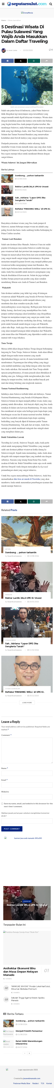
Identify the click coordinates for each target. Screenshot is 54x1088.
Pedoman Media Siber (21, 1083)
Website (5, 792)
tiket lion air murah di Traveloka (27, 479)
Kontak (49, 1083)
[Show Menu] (3, 4)
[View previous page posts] (25, 1053)
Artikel (8, 549)
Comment (6, 735)
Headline (8, 594)
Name (4, 768)
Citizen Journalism (14, 20)
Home (3, 20)
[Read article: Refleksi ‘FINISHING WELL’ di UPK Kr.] (7, 212)
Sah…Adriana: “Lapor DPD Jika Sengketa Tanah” (30, 199)
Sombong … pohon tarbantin (29, 175)
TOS (42, 1083)
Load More (27, 702)
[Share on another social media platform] (47, 61)
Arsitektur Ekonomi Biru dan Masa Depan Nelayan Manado (20, 972)
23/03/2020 (28, 50)
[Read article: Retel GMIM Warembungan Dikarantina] (8, 1043)
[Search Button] (50, 4)
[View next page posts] (29, 1053)
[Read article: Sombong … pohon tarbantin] (7, 178)
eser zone (13, 50)
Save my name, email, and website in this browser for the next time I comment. (28, 805)
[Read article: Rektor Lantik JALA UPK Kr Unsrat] (7, 189)
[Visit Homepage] (27, 3)
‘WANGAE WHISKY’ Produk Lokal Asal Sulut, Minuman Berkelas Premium (30, 987)
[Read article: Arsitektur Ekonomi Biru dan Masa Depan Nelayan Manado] (27, 948)
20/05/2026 (22, 190)
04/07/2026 (22, 1047)
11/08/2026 (22, 1034)
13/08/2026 (22, 179)
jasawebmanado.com (31, 1078)
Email (4, 780)
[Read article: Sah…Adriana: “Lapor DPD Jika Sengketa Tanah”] (7, 201)
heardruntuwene (15, 556)
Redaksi (36, 1083)
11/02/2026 (22, 203)
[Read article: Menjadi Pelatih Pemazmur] (8, 1033)
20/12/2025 (22, 212)
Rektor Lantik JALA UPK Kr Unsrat (31, 186)
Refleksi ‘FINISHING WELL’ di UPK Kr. (33, 209)
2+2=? (3, 816)
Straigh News (10, 640)
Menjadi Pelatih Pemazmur (29, 1031)
